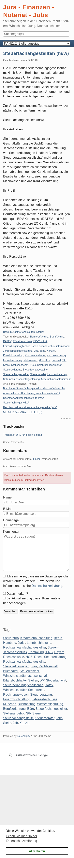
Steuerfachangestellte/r (16, 402)
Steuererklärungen (16, 666)
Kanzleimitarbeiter (35, 355)
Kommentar (11, 531)
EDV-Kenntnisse (22, 341)
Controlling (36, 652)
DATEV (7, 341)
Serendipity (23, 736)
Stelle (6, 364)
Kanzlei (51, 350)
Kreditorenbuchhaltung (36, 638)
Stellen (33, 680)
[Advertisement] (37, 812)
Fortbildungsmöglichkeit (16, 346)
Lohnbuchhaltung (39, 642)
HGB (29, 657)
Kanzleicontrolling (13, 355)
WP (42, 680)
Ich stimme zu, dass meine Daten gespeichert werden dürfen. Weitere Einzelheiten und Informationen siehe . (36, 581)
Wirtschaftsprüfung (50, 704)
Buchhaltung (27, 704)
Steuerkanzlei (38, 374)
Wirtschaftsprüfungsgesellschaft (25, 675)
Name (7, 497)
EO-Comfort (40, 341)
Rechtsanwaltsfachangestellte (24, 661)
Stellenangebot (19, 364)
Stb (64, 360)
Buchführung (57, 336)
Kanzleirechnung (56, 355)
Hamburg (9, 642)
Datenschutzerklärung (47, 585)
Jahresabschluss (15, 652)
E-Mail (7, 508)
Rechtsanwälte (13, 657)
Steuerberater (44, 718)
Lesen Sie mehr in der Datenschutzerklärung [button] (21, 838)
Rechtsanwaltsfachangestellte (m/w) (23, 397)
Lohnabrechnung (12, 360)
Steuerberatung (41, 694)
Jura (34, 666)
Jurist (21, 642)
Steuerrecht (36, 690)
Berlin (58, 638)
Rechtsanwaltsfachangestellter (24, 647)
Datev (49, 685)
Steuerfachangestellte (35, 369)
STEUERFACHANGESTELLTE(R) (22, 412)
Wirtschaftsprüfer (14, 690)
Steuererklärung (12, 369)
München (9, 704)
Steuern (53, 647)
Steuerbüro (11, 638)
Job (36, 350)
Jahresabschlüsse (44, 699)
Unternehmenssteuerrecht (56, 379)
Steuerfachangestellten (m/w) (36, 53)
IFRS (49, 652)
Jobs (42, 350)
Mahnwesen (30, 360)
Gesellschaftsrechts (43, 346)
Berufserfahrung (39, 336)
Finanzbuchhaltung (16, 699)
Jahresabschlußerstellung (17, 350)
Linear (36, 458)
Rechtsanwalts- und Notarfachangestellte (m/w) (30, 407)
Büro (30, 708)
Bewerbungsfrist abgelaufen (19, 331)
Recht (38, 657)
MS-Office (44, 360)
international (63, 346)
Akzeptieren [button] (37, 851)
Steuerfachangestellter (16, 374)
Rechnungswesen (16, 694)
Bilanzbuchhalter (15, 680)
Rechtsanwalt (48, 666)
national (56, 360)
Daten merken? (17, 593)
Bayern (59, 652)
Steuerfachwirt (56, 680)
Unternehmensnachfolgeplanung (21, 379)
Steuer (40, 331)
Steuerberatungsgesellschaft (46, 364)
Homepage (11, 520)
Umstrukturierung (57, 374)
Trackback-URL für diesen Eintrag (22, 434)
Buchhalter (10, 671)
